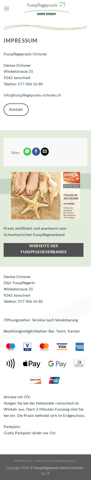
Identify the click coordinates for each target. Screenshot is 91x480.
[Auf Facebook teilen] (36, 152)
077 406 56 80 (30, 84)
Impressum (24, 460)
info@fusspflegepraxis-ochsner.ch (32, 95)
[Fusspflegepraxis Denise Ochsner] (46, 8)
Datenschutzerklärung (55, 460)
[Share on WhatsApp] (27, 152)
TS (48, 473)
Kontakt (16, 109)
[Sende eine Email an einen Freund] (45, 152)
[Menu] (6, 8)
